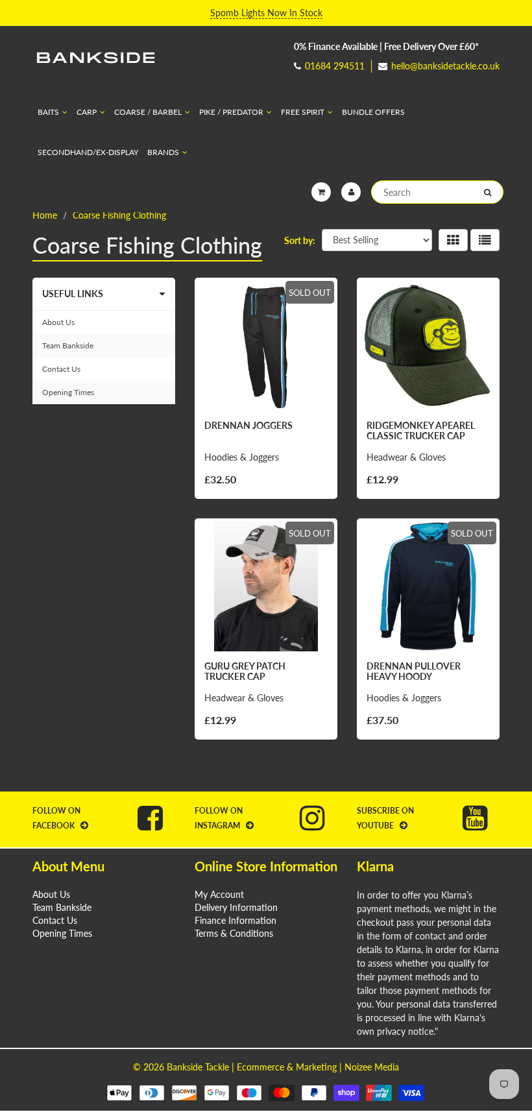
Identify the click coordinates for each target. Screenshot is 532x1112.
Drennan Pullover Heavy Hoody (414, 671)
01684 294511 (335, 65)
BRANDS (163, 152)
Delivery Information (236, 907)
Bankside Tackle (198, 1066)
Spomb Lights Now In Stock (266, 12)
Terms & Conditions (234, 933)
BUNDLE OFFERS (373, 112)
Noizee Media (372, 1066)
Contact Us (61, 369)
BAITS (48, 112)
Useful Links (72, 293)
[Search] (487, 192)
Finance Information (235, 920)
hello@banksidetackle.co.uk (445, 65)
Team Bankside (67, 345)
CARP (87, 112)
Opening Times (68, 392)
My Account (219, 894)
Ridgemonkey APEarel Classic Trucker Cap (421, 430)
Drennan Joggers (248, 425)
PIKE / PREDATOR (231, 112)
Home (44, 215)
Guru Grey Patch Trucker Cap (244, 671)
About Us (58, 322)
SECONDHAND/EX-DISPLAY (88, 152)
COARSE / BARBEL (148, 112)
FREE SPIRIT (302, 112)
